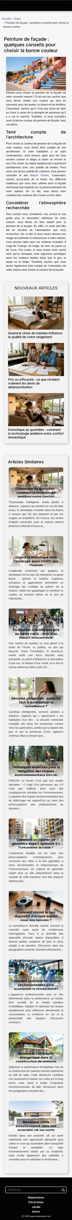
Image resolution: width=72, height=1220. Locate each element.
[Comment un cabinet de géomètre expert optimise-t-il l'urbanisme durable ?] (36, 833)
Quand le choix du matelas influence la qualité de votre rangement (35, 335)
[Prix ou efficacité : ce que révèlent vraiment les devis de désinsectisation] (36, 359)
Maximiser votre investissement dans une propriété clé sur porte (36, 1126)
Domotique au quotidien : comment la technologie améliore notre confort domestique (36, 433)
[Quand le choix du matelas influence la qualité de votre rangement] (36, 313)
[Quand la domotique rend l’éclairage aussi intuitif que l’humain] (36, 551)
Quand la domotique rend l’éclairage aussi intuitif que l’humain (36, 561)
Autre (17, 18)
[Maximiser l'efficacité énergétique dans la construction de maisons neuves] (36, 1047)
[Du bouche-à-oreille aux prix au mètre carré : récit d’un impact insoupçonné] (36, 623)
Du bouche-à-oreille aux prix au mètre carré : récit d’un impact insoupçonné (36, 634)
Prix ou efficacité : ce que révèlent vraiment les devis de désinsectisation (34, 383)
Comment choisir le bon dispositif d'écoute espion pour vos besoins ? (36, 916)
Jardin (36, 1207)
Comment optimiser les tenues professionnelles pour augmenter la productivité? (36, 985)
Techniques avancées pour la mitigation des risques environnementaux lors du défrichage (36, 773)
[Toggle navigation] (6, 5)
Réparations (36, 1197)
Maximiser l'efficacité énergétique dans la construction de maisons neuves (36, 1059)
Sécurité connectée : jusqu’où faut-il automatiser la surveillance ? (36, 702)
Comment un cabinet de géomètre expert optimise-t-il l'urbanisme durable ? (36, 844)
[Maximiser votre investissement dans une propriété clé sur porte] (36, 1116)
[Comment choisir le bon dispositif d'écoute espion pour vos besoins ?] (36, 906)
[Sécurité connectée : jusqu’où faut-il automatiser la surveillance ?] (36, 692)
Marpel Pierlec (39, 175)
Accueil (6, 18)
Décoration (36, 1202)
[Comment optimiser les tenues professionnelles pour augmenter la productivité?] (36, 975)
